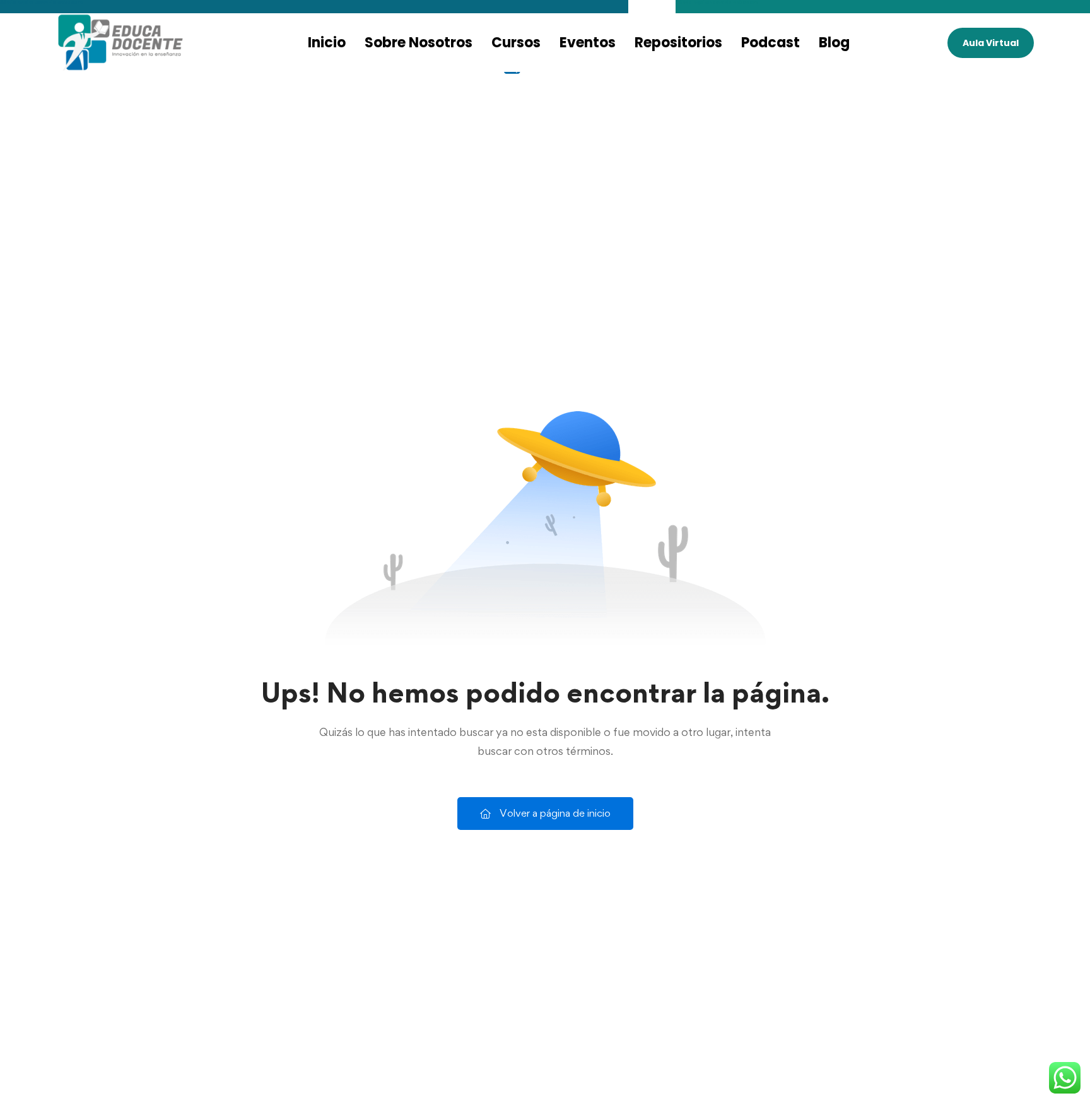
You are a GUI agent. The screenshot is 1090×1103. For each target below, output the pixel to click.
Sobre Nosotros (418, 42)
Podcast (770, 42)
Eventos (588, 42)
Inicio (327, 42)
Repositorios (678, 42)
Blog (834, 42)
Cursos (516, 42)
